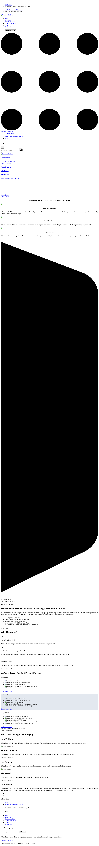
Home (6, 18)
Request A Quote (10, 30)
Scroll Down (5, 196)
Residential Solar (10, 22)
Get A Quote (10, 133)
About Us (8, 20)
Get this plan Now (6, 691)
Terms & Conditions (7, 840)
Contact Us (8, 27)
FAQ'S (7, 25)
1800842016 (8, 5)
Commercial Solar (10, 23)
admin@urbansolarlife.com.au (14, 10)
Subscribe (22, 832)
